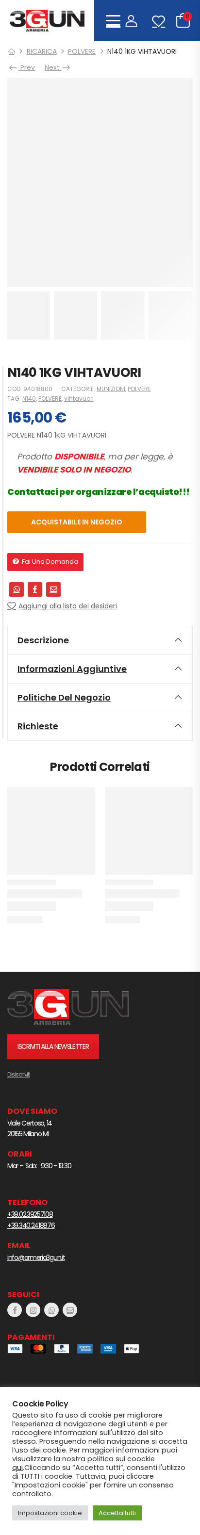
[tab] (100, 640)
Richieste (37, 726)
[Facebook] (35, 589)
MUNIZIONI (111, 389)
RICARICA (42, 51)
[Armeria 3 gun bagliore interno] (68, 1007)
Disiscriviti (18, 1074)
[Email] (53, 589)
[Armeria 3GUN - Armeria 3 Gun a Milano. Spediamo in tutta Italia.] (47, 21)
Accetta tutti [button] (117, 1513)
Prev (26, 67)
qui (17, 1467)
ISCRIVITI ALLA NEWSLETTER (53, 1046)
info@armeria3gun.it (36, 1257)
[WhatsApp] (16, 589)
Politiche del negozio (64, 697)
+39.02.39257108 (30, 1214)
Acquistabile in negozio (76, 522)
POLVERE (82, 51)
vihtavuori (79, 398)
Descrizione (43, 640)
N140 (29, 398)
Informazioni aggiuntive (72, 669)
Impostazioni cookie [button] (50, 1513)
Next (55, 67)
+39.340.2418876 (31, 1225)
